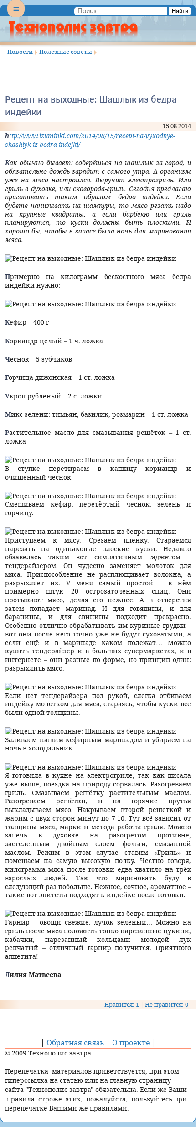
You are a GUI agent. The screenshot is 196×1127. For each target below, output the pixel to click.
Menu (16, 16)
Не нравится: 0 (166, 1004)
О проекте (131, 1043)
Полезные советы (65, 51)
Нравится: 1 (121, 1004)
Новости (20, 51)
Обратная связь (75, 1043)
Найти (180, 11)
